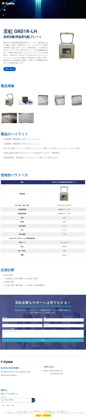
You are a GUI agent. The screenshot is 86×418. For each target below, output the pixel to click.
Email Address (3, 397)
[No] (83, 413)
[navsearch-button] (3, 15)
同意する (38, 415)
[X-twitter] (6, 10)
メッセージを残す (8, 329)
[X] (3, 405)
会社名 (4, 317)
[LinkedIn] (8, 405)
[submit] (33, 400)
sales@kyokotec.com (56, 374)
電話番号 (46, 323)
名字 (44, 317)
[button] (65, 2)
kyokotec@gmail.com (55, 371)
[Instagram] (4, 10)
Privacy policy (47, 415)
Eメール (5, 323)
